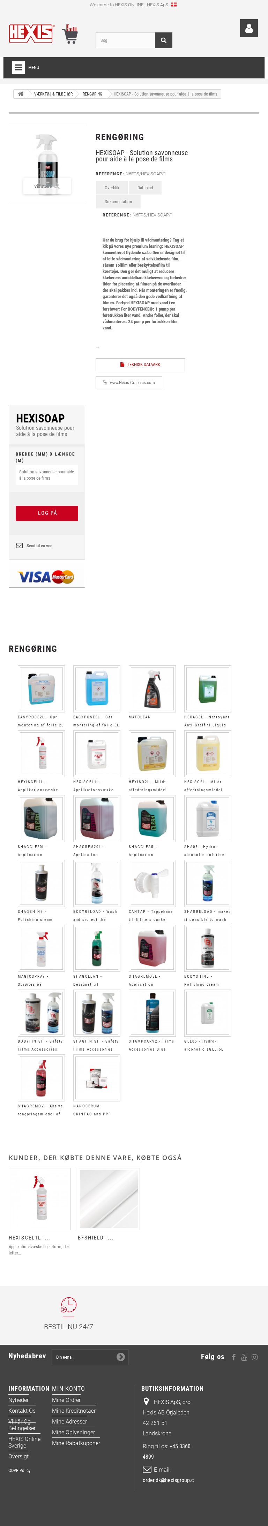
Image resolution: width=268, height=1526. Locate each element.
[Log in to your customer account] (249, 28)
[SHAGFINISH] (96, 1013)
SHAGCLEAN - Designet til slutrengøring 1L (90, 984)
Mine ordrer (66, 1400)
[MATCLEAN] (152, 688)
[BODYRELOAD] (96, 883)
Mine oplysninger (73, 1432)
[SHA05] (207, 818)
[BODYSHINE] (207, 948)
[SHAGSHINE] (41, 883)
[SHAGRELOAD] (207, 883)
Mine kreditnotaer (74, 1410)
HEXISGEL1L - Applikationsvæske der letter (38, 790)
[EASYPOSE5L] (96, 688)
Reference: (110, 173)
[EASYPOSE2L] (41, 688)
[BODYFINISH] (41, 1013)
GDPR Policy (19, 1470)
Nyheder (18, 1400)
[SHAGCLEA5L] (152, 818)
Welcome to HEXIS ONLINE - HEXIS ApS (129, 4)
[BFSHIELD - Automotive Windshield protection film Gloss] (109, 1199)
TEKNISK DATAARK (143, 364)
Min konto (68, 1388)
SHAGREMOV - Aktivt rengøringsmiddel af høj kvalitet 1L (40, 1114)
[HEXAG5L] (207, 688)
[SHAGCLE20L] (41, 818)
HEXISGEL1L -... (30, 1238)
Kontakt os (22, 1410)
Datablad (145, 187)
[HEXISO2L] (152, 753)
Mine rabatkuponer (76, 1443)
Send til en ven (39, 545)
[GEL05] (207, 1013)
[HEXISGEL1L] (41, 753)
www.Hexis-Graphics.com (132, 382)
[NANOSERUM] (96, 1077)
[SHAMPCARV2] (152, 1013)
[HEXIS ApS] (46, 34)
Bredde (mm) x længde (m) (45, 457)
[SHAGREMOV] (41, 1077)
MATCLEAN (140, 717)
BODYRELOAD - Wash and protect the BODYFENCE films (95, 919)
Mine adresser (69, 1421)
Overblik (112, 187)
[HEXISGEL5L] (96, 753)
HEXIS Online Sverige (24, 1442)
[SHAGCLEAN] (96, 948)
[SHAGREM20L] (96, 818)
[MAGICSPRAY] (41, 948)
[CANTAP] (152, 883)
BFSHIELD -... (96, 1238)
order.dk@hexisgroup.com (172, 1480)
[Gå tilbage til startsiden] (20, 94)
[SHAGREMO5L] (152, 948)
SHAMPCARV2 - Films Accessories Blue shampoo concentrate (151, 1049)
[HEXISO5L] (207, 753)
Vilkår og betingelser (22, 1425)
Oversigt (18, 1456)
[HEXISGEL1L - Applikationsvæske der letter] (40, 1199)
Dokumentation (118, 201)
